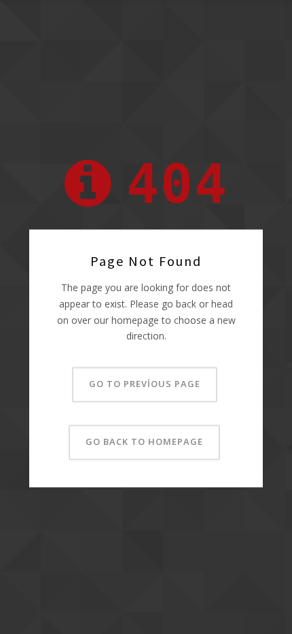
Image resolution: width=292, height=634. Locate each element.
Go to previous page (144, 384)
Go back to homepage (144, 442)
